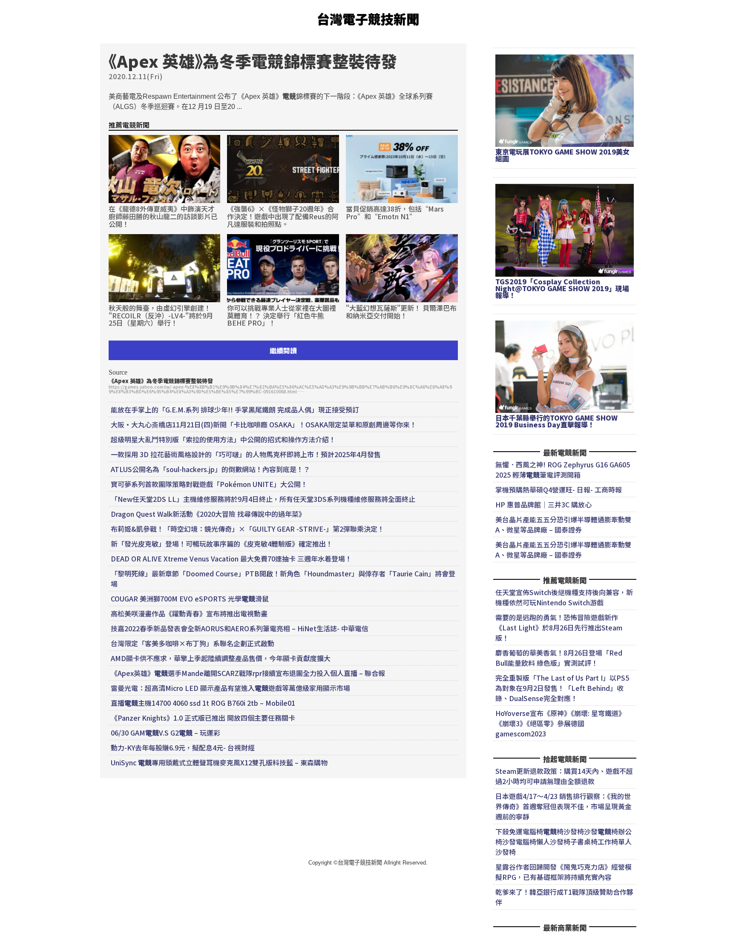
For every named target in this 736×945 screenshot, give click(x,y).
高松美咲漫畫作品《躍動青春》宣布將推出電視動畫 (189, 613)
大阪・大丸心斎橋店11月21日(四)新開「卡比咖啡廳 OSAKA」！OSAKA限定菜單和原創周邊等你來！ (264, 424)
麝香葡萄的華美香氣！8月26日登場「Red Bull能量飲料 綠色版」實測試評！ (558, 657)
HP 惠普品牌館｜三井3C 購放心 (543, 504)
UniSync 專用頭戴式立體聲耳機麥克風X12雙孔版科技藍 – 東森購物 (219, 762)
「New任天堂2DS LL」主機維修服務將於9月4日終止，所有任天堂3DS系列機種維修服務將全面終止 (263, 499)
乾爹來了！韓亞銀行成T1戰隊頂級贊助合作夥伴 (564, 897)
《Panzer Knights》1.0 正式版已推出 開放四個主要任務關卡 (203, 718)
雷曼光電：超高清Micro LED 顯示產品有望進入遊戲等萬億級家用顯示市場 (230, 688)
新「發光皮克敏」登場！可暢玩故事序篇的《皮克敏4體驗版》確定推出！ (222, 543)
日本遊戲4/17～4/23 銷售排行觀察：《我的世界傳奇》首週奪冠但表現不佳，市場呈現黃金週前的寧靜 (563, 806)
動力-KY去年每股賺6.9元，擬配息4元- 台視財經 (183, 747)
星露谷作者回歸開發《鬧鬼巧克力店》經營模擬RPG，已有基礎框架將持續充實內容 (563, 872)
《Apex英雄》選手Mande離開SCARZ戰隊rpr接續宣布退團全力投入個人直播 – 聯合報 (248, 673)
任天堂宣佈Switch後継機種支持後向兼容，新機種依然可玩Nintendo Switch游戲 (564, 597)
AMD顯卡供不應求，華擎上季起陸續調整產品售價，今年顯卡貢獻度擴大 (221, 658)
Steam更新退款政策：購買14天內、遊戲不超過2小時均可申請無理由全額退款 (564, 776)
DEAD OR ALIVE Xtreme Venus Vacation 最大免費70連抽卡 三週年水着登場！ (231, 558)
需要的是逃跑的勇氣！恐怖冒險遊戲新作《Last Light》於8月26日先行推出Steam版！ (558, 627)
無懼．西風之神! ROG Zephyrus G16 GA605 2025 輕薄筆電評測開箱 (562, 469)
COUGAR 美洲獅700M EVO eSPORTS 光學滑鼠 (190, 598)
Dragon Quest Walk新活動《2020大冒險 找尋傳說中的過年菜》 (208, 514)
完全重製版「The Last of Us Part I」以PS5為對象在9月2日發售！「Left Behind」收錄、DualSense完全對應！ (562, 688)
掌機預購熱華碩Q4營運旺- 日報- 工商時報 (558, 489)
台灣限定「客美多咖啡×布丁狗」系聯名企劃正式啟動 (192, 643)
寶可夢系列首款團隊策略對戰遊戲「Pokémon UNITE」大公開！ (209, 484)
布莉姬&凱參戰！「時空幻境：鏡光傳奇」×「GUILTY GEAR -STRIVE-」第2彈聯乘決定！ (247, 529)
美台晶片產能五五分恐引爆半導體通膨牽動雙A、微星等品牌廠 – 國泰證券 (563, 524)
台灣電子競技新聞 (368, 18)
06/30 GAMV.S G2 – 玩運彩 (165, 732)
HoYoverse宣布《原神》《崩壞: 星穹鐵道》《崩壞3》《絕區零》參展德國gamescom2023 (560, 723)
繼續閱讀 (283, 350)
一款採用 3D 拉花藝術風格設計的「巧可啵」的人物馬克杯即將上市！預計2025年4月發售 (246, 454)
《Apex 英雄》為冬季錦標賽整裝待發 (161, 381)
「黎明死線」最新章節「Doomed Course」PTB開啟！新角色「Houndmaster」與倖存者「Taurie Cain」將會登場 (283, 578)
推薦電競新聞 (129, 125)
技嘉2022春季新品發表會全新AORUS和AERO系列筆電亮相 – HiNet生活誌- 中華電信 (239, 628)
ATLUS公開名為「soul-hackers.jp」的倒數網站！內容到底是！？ (210, 469)
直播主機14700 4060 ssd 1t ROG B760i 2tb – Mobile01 (203, 703)
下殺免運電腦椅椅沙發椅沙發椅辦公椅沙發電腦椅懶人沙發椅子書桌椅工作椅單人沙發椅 (563, 841)
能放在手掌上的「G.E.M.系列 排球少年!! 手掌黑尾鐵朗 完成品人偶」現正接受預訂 (235, 409)
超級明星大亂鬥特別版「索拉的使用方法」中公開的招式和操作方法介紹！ (223, 439)
